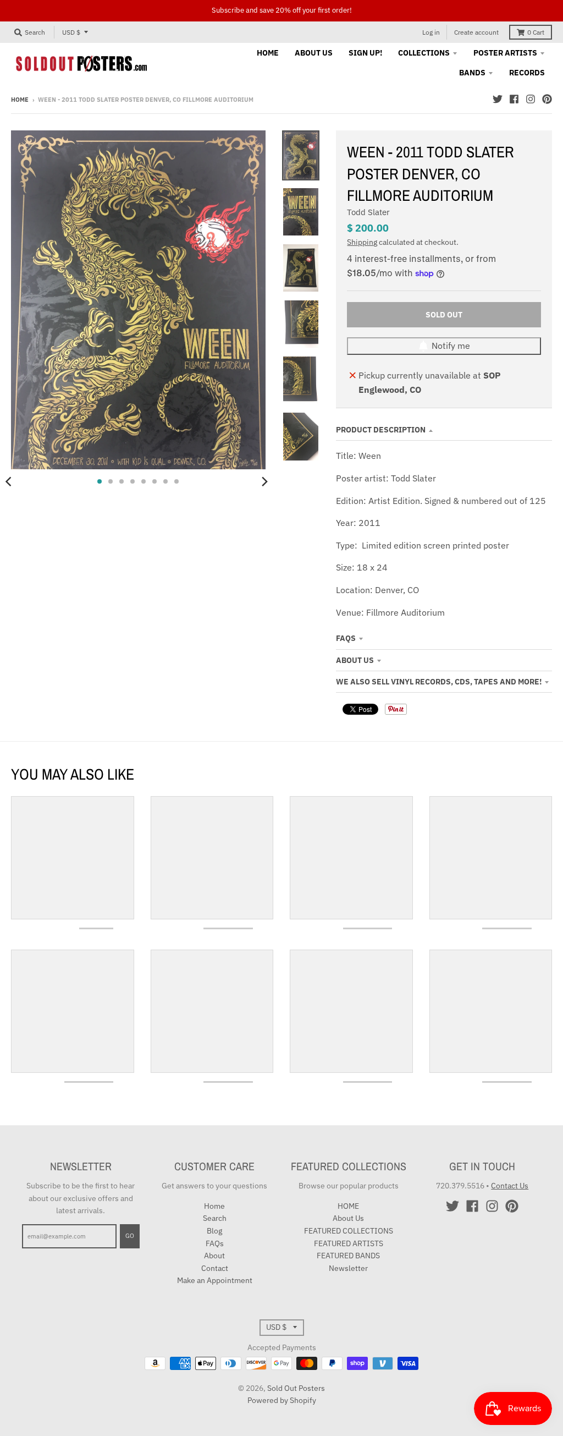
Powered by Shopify (281, 1400)
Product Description (381, 430)
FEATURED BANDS (348, 1255)
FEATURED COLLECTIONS (348, 1231)
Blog (214, 1231)
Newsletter (348, 1268)
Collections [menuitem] (424, 53)
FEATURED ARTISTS (348, 1243)
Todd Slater (368, 212)
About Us (355, 660)
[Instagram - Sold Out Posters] (531, 99)
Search (215, 1218)
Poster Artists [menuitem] (505, 53)
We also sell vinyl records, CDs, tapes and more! (439, 682)
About (214, 1255)
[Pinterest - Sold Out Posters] (547, 99)
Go (129, 1236)
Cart (535, 32)
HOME (348, 1206)
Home (20, 99)
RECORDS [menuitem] (527, 73)
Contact (214, 1268)
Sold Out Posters (296, 1388)
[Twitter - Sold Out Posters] (498, 99)
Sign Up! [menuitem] (365, 53)
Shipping (362, 242)
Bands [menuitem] (472, 73)
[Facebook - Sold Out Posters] (514, 99)
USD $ (71, 32)
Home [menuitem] (268, 53)
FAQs (346, 638)
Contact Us (509, 1186)
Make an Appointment (214, 1280)
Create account (476, 32)
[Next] (264, 481)
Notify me (451, 345)
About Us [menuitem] (314, 53)
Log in (431, 32)
